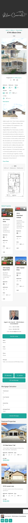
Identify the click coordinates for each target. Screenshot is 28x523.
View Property (7, 215)
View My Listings (14, 336)
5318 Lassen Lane (8, 486)
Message (5, 359)
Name (4, 340)
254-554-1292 (16, 329)
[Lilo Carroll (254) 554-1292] (14, 26)
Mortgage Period (6, 409)
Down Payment (6, 397)
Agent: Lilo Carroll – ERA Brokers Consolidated (14, 323)
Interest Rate (5, 403)
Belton (12, 30)
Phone (4, 353)
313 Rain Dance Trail (9, 445)
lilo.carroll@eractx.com (15, 331)
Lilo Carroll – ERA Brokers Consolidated (15, 516)
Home (7, 30)
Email (4, 346)
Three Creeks (19, 30)
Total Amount (5, 390)
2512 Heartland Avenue (20, 215)
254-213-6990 (15, 327)
